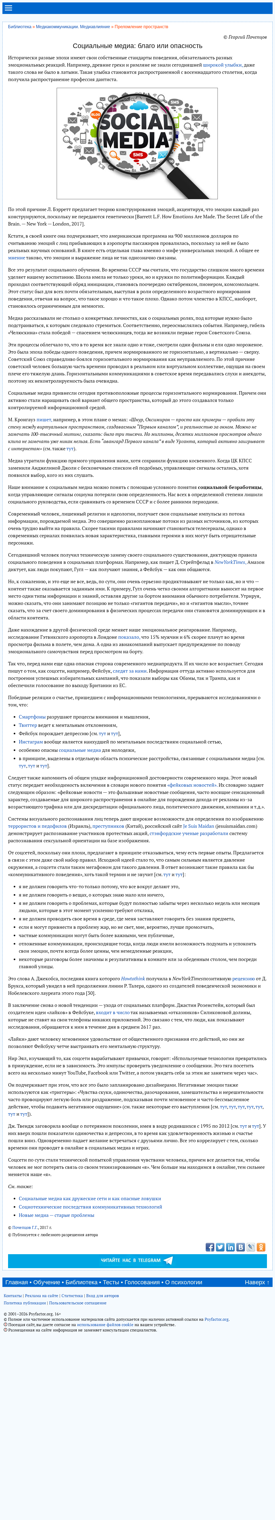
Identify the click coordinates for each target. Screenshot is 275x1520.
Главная (16, 1282)
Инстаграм (31, 741)
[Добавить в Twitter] (220, 1247)
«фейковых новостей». (192, 785)
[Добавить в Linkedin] (230, 1247)
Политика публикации (25, 1302)
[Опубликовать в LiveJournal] (251, 1247)
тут (70, 448)
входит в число (113, 1012)
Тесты (111, 1282)
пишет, (44, 419)
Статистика (72, 1295)
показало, (129, 637)
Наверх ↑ (257, 1282)
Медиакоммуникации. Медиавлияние (73, 26)
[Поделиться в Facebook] (210, 1247)
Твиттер (28, 725)
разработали (214, 833)
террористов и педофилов (37, 826)
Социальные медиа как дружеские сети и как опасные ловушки (90, 1198)
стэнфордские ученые (174, 833)
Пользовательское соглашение (78, 1302)
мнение (16, 257)
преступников (108, 826)
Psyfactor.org (217, 1319)
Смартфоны (32, 716)
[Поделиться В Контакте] (240, 1247)
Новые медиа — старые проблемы (56, 1215)
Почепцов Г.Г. (25, 1227)
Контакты (13, 1295)
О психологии (183, 1282)
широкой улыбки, (223, 64)
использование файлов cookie (105, 1324)
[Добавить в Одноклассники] (261, 1247)
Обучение (46, 1282)
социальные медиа (80, 750)
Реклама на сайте (41, 1295)
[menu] (8, 10)
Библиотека (19, 26)
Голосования (142, 1282)
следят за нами (130, 671)
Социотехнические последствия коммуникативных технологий (90, 1206)
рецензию (243, 978)
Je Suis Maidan (198, 826)
